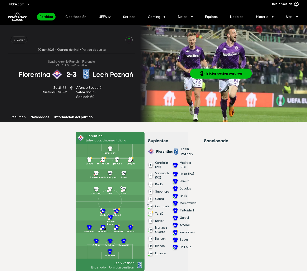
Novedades (40, 117)
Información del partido (73, 117)
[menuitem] (47, 17)
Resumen (18, 117)
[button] (156, 17)
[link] (46, 17)
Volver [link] (21, 39)
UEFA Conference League (17, 17)
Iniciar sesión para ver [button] (224, 73)
